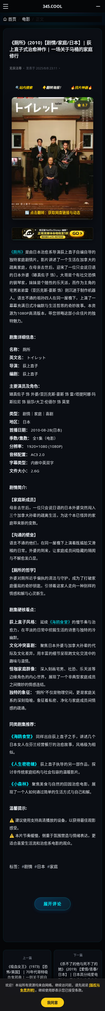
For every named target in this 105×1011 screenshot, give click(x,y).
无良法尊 (15, 68)
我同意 (52, 1002)
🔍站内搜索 (23, 87)
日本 (39, 866)
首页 (12, 19)
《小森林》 (20, 784)
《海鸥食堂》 (60, 621)
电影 (26, 19)
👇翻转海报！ (52, 87)
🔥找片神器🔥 (81, 87)
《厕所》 (17, 251)
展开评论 (52, 904)
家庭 (52, 866)
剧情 (27, 866)
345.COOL (52, 6)
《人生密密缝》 (24, 764)
